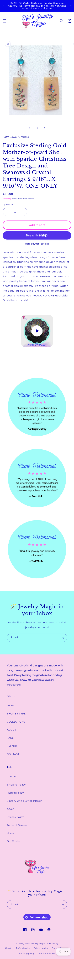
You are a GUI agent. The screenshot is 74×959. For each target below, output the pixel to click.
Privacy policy (41, 948)
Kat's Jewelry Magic (35, 944)
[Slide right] (45, 128)
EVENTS (12, 746)
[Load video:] (37, 331)
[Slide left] (29, 128)
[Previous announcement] (4, 6)
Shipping (7, 199)
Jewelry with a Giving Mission (24, 801)
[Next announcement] (70, 6)
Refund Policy (15, 793)
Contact (12, 776)
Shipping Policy (16, 784)
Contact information (48, 954)
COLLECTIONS (16, 722)
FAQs (10, 738)
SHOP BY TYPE (16, 713)
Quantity (8, 204)
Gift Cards (13, 841)
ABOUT (11, 730)
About (10, 809)
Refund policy (23, 948)
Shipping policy (26, 954)
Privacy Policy (15, 817)
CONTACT (13, 754)
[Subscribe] (63, 638)
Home (10, 833)
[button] (4, 21)
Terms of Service (17, 825)
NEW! (10, 705)
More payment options (37, 244)
